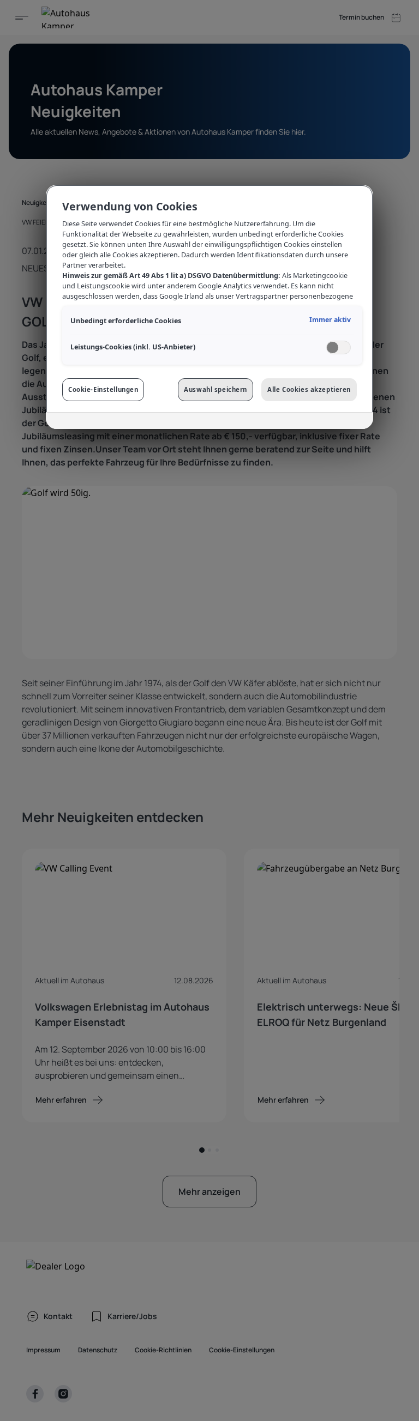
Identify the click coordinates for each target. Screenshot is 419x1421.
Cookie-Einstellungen (103, 389)
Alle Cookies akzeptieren (309, 389)
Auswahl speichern (215, 389)
